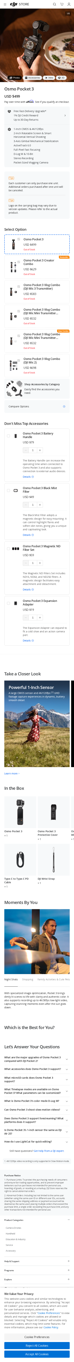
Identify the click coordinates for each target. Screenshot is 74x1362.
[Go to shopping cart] (61, 4)
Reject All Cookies (37, 1346)
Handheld (10, 1233)
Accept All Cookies (37, 1354)
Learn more (11, 773)
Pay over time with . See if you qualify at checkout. (36, 101)
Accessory (11, 1250)
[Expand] (66, 1058)
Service (9, 1245)
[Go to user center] (69, 4)
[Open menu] (5, 4)
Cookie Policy (50, 1327)
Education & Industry (16, 1239)
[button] (28, 477)
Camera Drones (13, 1227)
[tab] (14, 78)
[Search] (54, 4)
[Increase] (40, 450)
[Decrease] (26, 450)
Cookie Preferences (49, 1313)
